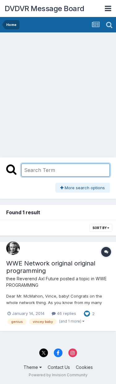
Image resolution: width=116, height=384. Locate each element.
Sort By (99, 228)
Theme (31, 367)
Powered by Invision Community (58, 375)
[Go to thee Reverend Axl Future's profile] (13, 248)
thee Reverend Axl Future (32, 278)
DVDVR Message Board (44, 8)
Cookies (84, 367)
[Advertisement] (58, 93)
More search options (84, 187)
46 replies (66, 313)
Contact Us (59, 367)
